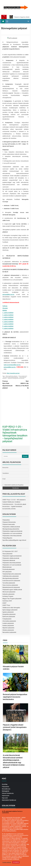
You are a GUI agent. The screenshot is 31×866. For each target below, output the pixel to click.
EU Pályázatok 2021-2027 (10, 551)
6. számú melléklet (7, 321)
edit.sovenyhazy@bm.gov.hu (12, 365)
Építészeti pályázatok (8, 616)
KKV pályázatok (7, 571)
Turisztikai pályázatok (8, 583)
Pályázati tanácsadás (8, 524)
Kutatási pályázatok (8, 625)
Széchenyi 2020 (7, 601)
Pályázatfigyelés (7, 538)
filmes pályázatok (23, 376)
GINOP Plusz (6, 605)
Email (3, 479)
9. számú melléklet (7, 328)
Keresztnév (5, 467)
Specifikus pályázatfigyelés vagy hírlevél (14, 540)
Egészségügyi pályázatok (9, 610)
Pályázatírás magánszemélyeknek (12, 531)
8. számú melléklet (7, 326)
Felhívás (4, 306)
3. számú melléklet (7, 315)
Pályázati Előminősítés (9, 522)
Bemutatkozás (6, 789)
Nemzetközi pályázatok (9, 632)
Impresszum (5, 795)
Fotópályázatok (6, 619)
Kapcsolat (5, 798)
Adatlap (4, 310)
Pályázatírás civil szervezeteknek (12, 533)
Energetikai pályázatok (9, 614)
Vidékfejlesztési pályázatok (10, 576)
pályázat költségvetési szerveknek (16, 378)
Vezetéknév (5, 473)
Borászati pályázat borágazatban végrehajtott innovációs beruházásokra (15, 696)
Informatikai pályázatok (9, 621)
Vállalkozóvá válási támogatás (11, 607)
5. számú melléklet (7, 319)
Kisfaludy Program (7, 596)
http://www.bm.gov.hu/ (13, 373)
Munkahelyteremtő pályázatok (11, 587)
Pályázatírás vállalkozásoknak (11, 527)
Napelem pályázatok (8, 628)
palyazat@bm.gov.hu (8, 294)
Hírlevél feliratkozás (8, 793)
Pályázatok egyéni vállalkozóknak (12, 589)
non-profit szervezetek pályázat (10, 377)
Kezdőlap (4, 784)
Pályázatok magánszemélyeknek (12, 556)
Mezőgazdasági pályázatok (10, 578)
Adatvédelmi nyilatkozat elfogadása (13, 485)
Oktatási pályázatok (8, 630)
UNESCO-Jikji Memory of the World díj (22, 384)
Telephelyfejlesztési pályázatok (11, 574)
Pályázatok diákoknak (8, 560)
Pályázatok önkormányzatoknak (11, 562)
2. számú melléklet (7, 312)
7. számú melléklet (7, 324)
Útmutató (5, 308)
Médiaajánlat (5, 791)
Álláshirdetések (7, 567)
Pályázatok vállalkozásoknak (10, 558)
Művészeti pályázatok (8, 592)
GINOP (4, 603)
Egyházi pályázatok (8, 612)
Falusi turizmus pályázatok (10, 585)
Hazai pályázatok (7, 553)
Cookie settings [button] (6, 862)
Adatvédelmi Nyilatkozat (9, 800)
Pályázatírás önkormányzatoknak (11, 535)
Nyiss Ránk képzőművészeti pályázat (7, 384)
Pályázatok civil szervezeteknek (11, 565)
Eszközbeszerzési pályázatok (11, 580)
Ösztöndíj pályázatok (8, 569)
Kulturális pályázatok (8, 594)
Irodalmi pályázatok (8, 623)
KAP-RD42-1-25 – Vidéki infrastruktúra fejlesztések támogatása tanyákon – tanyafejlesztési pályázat (14, 434)
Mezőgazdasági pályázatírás (10, 529)
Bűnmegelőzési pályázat (11, 376)
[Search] (28, 21)
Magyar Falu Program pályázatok (11, 598)
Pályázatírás (6, 520)
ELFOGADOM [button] (16, 862)
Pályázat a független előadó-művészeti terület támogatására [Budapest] (14, 727)
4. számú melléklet (7, 317)
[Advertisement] (15, 407)
